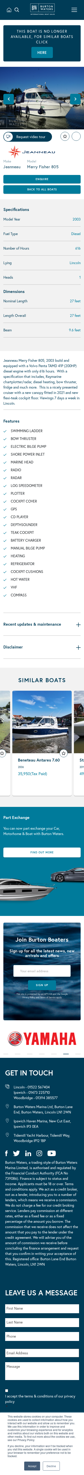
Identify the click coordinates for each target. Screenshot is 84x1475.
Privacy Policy (28, 997)
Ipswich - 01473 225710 (32, 1092)
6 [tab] (66, 1057)
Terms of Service (48, 997)
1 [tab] (5, 1057)
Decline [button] (51, 1466)
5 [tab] (54, 1057)
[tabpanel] (42, 1040)
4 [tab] (42, 1057)
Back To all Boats (42, 189)
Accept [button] (32, 1466)
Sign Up (42, 985)
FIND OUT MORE (42, 852)
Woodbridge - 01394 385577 (36, 1097)
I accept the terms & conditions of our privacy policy (40, 1401)
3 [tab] (30, 1057)
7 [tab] (78, 1057)
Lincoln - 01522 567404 (32, 1087)
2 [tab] (18, 1057)
